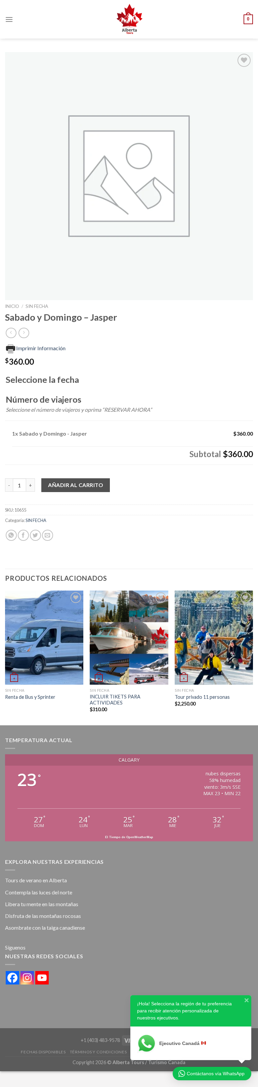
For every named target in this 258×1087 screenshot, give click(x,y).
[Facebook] (12, 977)
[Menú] (9, 19)
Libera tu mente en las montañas (41, 904)
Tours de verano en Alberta (36, 880)
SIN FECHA (37, 306)
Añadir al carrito (75, 485)
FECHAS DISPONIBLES (43, 1051)
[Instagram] (27, 977)
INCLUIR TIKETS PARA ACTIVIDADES (115, 700)
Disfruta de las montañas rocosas (43, 916)
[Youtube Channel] (42, 977)
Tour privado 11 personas (202, 697)
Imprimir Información (41, 348)
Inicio (12, 306)
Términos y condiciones (98, 1051)
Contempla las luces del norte (38, 892)
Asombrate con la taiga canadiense (45, 927)
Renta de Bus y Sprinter (30, 697)
